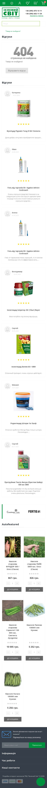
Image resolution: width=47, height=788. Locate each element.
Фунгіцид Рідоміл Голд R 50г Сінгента (23, 131)
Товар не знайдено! (13, 31)
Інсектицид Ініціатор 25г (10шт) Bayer (23, 310)
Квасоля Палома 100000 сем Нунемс (34, 627)
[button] (19, 3)
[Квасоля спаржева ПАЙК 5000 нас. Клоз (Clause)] (34, 547)
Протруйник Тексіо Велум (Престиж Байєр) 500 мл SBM (23, 483)
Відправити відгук (17, 70)
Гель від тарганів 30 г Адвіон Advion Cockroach (23, 189)
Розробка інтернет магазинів (13, 776)
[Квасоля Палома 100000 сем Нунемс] (34, 610)
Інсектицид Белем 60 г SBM (24, 366)
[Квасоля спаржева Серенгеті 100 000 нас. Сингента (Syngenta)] (12, 610)
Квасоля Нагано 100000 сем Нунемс (12, 696)
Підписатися (37, 745)
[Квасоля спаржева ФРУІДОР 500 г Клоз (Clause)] (12, 547)
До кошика (12, 589)
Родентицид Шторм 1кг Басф (23, 423)
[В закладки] (20, 597)
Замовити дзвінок (36, 16)
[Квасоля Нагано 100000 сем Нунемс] (12, 679)
